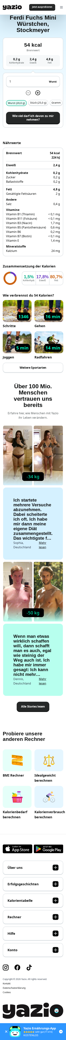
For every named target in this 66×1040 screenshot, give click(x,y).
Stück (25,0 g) (38, 102)
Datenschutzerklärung (14, 988)
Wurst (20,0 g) (16, 103)
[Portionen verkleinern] (28, 93)
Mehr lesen (42, 545)
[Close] (6, 1031)
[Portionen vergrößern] (38, 93)
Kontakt (6, 983)
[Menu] (61, 7)
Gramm (56, 102)
